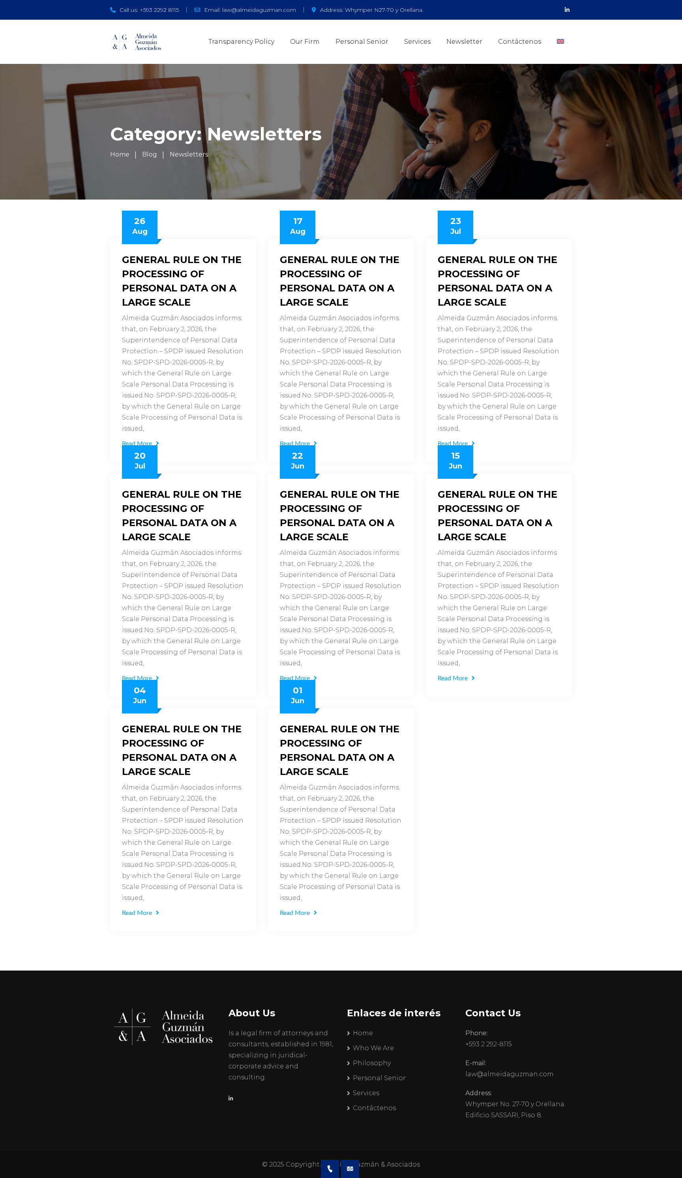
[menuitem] (560, 42)
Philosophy (372, 1063)
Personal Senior (361, 41)
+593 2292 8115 (159, 9)
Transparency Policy (241, 41)
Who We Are (373, 1048)
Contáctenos (519, 41)
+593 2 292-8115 (488, 1044)
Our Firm (305, 41)
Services (417, 41)
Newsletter (464, 41)
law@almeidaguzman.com (259, 9)
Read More (137, 444)
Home (363, 1033)
